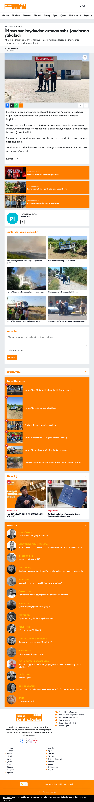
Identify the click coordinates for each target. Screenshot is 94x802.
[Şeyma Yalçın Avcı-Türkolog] (11, 640)
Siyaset (37, 15)
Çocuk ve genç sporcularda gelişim (34, 606)
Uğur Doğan (24, 650)
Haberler (9, 26)
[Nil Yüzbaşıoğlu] (11, 687)
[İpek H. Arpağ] (11, 569)
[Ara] (83, 6)
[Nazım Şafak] (11, 581)
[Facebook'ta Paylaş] (7, 105)
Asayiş (47, 15)
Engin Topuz (24, 674)
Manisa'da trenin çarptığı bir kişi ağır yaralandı (25, 321)
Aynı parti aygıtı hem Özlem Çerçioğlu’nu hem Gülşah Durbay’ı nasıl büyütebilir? (49, 665)
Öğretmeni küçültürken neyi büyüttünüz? (37, 618)
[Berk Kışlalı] (11, 604)
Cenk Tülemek (25, 532)
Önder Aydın (24, 591)
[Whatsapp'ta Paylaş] (16, 105)
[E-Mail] (22, 222)
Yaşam (51, 756)
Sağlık (50, 770)
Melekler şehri (24, 677)
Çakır (21, 698)
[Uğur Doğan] (11, 652)
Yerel (9, 759)
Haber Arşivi (64, 725)
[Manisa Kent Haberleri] (15, 6)
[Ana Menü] (87, 6)
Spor (55, 15)
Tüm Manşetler (65, 720)
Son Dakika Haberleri (67, 723)
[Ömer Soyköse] (11, 557)
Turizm (51, 753)
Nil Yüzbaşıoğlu (26, 686)
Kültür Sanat (75, 15)
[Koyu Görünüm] (81, 6)
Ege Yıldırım (24, 615)
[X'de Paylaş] (12, 105)
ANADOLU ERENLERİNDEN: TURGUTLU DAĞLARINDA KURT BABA (50, 547)
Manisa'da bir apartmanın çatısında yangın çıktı (25, 292)
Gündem (16, 15)
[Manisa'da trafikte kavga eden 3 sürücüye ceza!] (68, 307)
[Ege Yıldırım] (11, 616)
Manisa (5, 15)
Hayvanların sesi (26, 701)
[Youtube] (35, 741)
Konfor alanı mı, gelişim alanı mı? (33, 535)
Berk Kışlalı (24, 603)
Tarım (9, 753)
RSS (24, 784)
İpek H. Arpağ (24, 568)
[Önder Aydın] (11, 592)
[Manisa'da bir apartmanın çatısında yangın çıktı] (26, 278)
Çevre (63, 15)
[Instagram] (31, 741)
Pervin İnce (25, 216)
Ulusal (9, 756)
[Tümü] (86, 371)
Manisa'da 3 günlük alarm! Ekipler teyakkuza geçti (24, 262)
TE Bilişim (53, 792)
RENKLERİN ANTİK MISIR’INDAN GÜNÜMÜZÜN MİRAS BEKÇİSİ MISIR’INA (52, 689)
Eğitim (9, 764)
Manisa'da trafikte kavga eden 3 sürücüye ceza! (67, 321)
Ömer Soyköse (25, 556)
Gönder (11, 357)
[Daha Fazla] (21, 105)
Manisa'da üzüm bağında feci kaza (61, 261)
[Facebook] (22, 741)
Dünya (51, 761)
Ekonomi (27, 15)
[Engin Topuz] (11, 675)
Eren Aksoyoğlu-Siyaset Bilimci (34, 661)
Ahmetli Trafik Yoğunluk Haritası (71, 715)
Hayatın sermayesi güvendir (31, 654)
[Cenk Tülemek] (11, 533)
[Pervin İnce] (12, 218)
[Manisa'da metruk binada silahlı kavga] (68, 278)
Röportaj (88, 15)
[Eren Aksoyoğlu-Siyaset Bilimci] (11, 664)
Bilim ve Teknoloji (55, 759)
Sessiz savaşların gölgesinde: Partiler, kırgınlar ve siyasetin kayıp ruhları (51, 571)
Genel (50, 764)
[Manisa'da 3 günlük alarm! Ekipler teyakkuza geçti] (26, 247)
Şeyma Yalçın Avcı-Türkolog (32, 639)
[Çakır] (11, 699)
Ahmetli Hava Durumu (68, 712)
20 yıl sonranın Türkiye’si (29, 630)
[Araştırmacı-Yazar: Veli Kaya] (11, 545)
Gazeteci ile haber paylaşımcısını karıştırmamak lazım (43, 594)
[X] (27, 741)
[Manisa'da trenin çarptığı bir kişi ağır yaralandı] (26, 307)
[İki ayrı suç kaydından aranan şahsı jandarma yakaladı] (47, 78)
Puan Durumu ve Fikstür (68, 717)
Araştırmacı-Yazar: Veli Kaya (33, 544)
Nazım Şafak (24, 579)
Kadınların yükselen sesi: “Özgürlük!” (35, 642)
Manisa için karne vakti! (29, 559)
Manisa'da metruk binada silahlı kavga (63, 292)
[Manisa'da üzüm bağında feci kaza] (68, 247)
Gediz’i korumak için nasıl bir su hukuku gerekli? (40, 582)
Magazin (10, 770)
